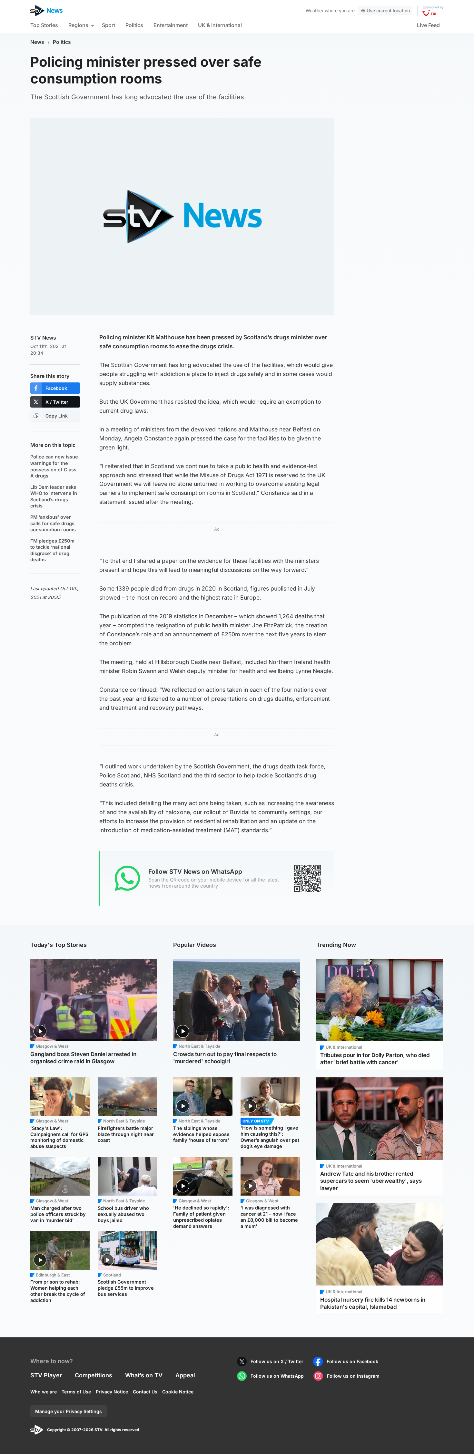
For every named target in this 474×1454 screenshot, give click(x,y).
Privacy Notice (112, 1391)
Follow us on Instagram (353, 1376)
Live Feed (428, 25)
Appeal (185, 1375)
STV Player (46, 1375)
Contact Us (145, 1391)
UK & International (220, 25)
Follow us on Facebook (352, 1361)
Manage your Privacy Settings (68, 1411)
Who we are (43, 1391)
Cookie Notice (177, 1391)
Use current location (388, 10)
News (37, 42)
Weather (314, 10)
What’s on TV (144, 1375)
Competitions (93, 1375)
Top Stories (44, 25)
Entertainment (170, 25)
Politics (134, 25)
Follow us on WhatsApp (277, 1376)
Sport (108, 25)
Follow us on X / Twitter (277, 1361)
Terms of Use (76, 1391)
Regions (78, 25)
